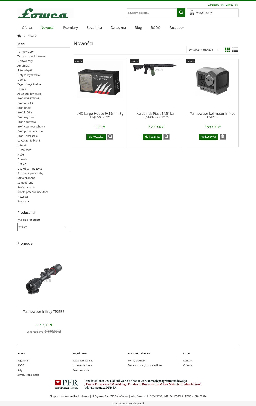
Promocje (23, 201)
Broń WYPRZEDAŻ (28, 98)
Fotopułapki (24, 70)
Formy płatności (137, 360)
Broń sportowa (26, 122)
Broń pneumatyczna (30, 131)
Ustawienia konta (82, 365)
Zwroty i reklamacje (28, 374)
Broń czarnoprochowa (31, 126)
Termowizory (25, 51)
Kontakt (187, 360)
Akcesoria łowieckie (29, 93)
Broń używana (26, 117)
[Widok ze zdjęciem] (227, 49)
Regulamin (23, 360)
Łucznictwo (24, 150)
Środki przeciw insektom (32, 192)
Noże (20, 154)
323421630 (156, 396)
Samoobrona (25, 182)
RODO (20, 365)
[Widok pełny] (235, 49)
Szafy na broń (26, 187)
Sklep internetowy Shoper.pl (128, 403)
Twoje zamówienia (83, 360)
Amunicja (23, 65)
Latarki (21, 145)
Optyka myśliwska (28, 75)
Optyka (21, 79)
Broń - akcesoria (27, 136)
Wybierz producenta (28, 219)
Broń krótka (24, 112)
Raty (19, 370)
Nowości (22, 196)
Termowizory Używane (31, 56)
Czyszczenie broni (28, 140)
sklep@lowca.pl (139, 396)
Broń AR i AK (25, 103)
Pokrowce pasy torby (30, 173)
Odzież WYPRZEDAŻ (29, 168)
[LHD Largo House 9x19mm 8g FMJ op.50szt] (100, 85)
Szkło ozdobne (26, 178)
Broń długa (24, 108)
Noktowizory (25, 61)
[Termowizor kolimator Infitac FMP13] (212, 85)
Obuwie (22, 159)
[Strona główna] (45, 12)
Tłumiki (22, 89)
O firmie (187, 365)
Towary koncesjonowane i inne (145, 365)
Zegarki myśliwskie (29, 84)
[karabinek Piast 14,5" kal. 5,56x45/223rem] (156, 85)
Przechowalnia (81, 370)
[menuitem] (26, 27)
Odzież (21, 164)
